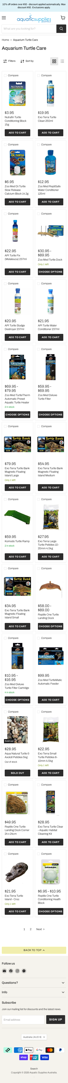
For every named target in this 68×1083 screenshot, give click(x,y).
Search (34, 1068)
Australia (32, 1037)
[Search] (61, 29)
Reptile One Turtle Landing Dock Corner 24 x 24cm (17, 830)
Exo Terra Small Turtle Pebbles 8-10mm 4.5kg (47, 757)
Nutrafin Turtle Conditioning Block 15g (15, 121)
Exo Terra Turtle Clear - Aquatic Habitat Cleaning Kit (50, 830)
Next (39, 929)
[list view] (62, 61)
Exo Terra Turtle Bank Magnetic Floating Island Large (17, 472)
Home (5, 39)
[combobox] (29, 29)
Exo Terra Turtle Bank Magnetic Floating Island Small (17, 614)
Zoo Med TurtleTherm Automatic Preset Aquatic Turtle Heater (17, 399)
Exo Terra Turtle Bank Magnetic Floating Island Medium (50, 472)
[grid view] (54, 61)
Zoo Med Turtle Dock (50, 259)
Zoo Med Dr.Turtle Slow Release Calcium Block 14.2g (16, 190)
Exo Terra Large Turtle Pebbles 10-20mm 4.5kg (48, 545)
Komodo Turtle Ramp (17, 541)
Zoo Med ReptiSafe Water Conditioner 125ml (49, 190)
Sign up (55, 1019)
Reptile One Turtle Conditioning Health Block (49, 899)
